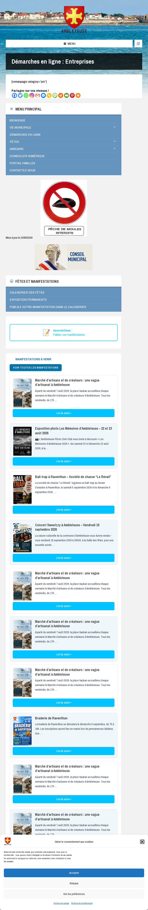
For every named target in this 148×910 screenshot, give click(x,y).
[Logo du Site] (74, 32)
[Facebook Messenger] (43, 95)
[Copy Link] (49, 95)
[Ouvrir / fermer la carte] (138, 43)
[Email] (66, 95)
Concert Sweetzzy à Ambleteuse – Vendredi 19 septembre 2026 (67, 527)
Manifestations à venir (33, 359)
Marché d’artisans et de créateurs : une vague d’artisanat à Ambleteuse (67, 382)
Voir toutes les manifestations (35, 367)
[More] (78, 95)
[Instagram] (31, 95)
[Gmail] (37, 95)
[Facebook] (14, 95)
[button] (142, 842)
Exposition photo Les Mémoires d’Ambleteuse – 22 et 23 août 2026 (73, 430)
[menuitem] (64, 120)
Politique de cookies (61, 903)
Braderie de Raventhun (51, 718)
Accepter (74, 873)
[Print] (60, 95)
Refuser (74, 883)
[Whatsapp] (26, 95)
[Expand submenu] (115, 127)
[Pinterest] (72, 95)
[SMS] (54, 95)
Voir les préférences (74, 894)
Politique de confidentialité (81, 903)
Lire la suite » (63, 413)
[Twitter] (20, 95)
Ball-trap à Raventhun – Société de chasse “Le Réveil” (73, 476)
